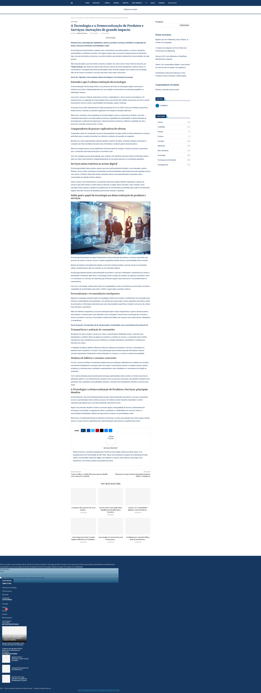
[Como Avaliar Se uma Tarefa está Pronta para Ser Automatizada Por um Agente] (110, 526)
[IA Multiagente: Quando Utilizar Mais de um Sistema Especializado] (137, 526)
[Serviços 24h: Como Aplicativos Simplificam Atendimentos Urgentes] (110, 496)
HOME (87, 3)
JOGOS (152, 3)
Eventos (174, 136)
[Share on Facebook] (88, 430)
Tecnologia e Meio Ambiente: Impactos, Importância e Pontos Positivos (14, 638)
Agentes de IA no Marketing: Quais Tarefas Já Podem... (20, 658)
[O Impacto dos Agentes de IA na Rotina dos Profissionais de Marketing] (83, 496)
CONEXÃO (161, 3)
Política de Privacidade (9, 587)
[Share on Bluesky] (106, 430)
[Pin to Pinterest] (97, 430)
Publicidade (6, 598)
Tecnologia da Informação (174, 160)
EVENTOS (125, 3)
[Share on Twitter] (93, 430)
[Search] (189, 3)
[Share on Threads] (101, 430)
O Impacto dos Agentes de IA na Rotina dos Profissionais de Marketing (12, 650)
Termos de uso (7, 591)
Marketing (174, 146)
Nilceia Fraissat (82, 33)
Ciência (174, 122)
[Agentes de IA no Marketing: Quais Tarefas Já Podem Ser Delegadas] (6, 659)
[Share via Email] (110, 430)
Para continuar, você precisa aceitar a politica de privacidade (23, 578)
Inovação (174, 141)
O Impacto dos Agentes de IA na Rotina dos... (20, 668)
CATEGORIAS (7, 600)
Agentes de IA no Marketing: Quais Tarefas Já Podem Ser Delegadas (13, 644)
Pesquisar (159, 22)
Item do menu (172, 3)
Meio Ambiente (174, 151)
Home (72, 18)
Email (2, 571)
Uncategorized (174, 165)
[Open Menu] (72, 3)
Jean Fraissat (55, 688)
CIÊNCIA (107, 3)
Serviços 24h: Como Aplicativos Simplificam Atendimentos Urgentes (110, 510)
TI (146, 3)
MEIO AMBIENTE (137, 3)
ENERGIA (116, 3)
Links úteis (6, 583)
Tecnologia (174, 155)
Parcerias (5, 594)
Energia (174, 132)
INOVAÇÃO (96, 3)
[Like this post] (83, 430)
